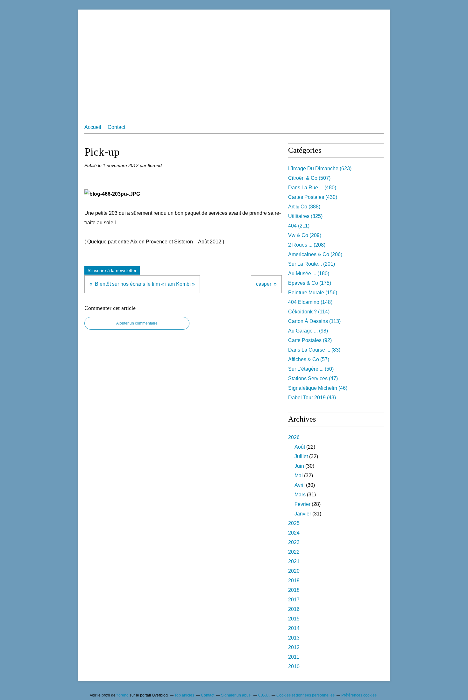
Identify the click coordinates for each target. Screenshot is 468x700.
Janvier (302, 513)
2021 (294, 561)
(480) (312, 187)
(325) (305, 216)
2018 (294, 590)
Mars (300, 494)
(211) (298, 225)
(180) (308, 273)
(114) (309, 311)
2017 (294, 599)
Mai (298, 475)
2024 (294, 533)
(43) (312, 397)
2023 (294, 542)
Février (302, 504)
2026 (294, 437)
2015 (294, 618)
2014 (294, 628)
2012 (294, 647)
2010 (294, 666)
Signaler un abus (236, 695)
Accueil (92, 127)
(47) (313, 378)
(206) (315, 254)
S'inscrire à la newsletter (112, 270)
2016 (294, 609)
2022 (294, 552)
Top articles (184, 695)
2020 (294, 571)
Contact (116, 127)
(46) (317, 388)
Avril (299, 485)
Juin (299, 466)
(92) (310, 340)
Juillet (301, 456)
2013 (294, 637)
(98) (308, 330)
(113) (314, 321)
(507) (309, 178)
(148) (310, 302)
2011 (293, 657)
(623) (319, 168)
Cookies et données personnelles (305, 695)
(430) (312, 197)
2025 (294, 523)
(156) (312, 292)
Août (299, 447)
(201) (311, 264)
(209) (304, 235)
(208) (306, 245)
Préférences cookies (359, 695)
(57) (308, 359)
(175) (309, 283)
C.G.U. (264, 695)
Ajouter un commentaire (137, 323)
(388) (304, 206)
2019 (294, 580)
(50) (311, 369)
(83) (314, 350)
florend (123, 695)
